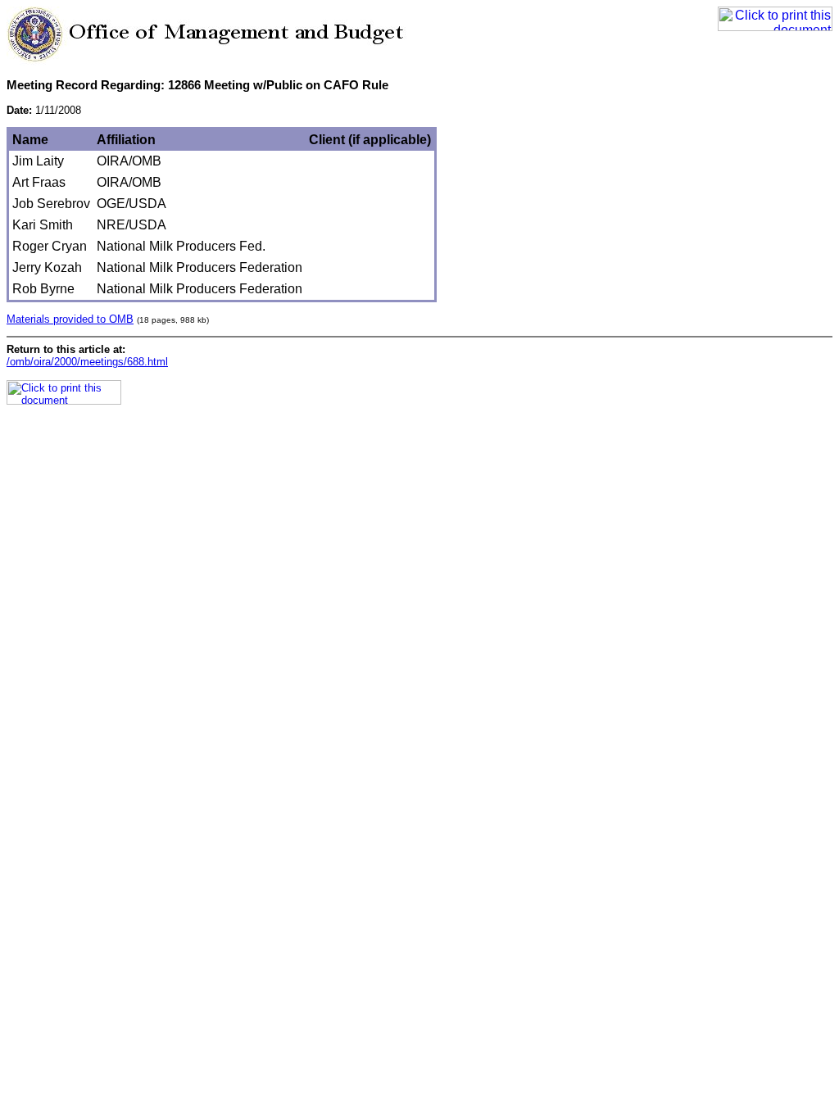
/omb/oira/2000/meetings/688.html (87, 362)
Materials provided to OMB (70, 319)
